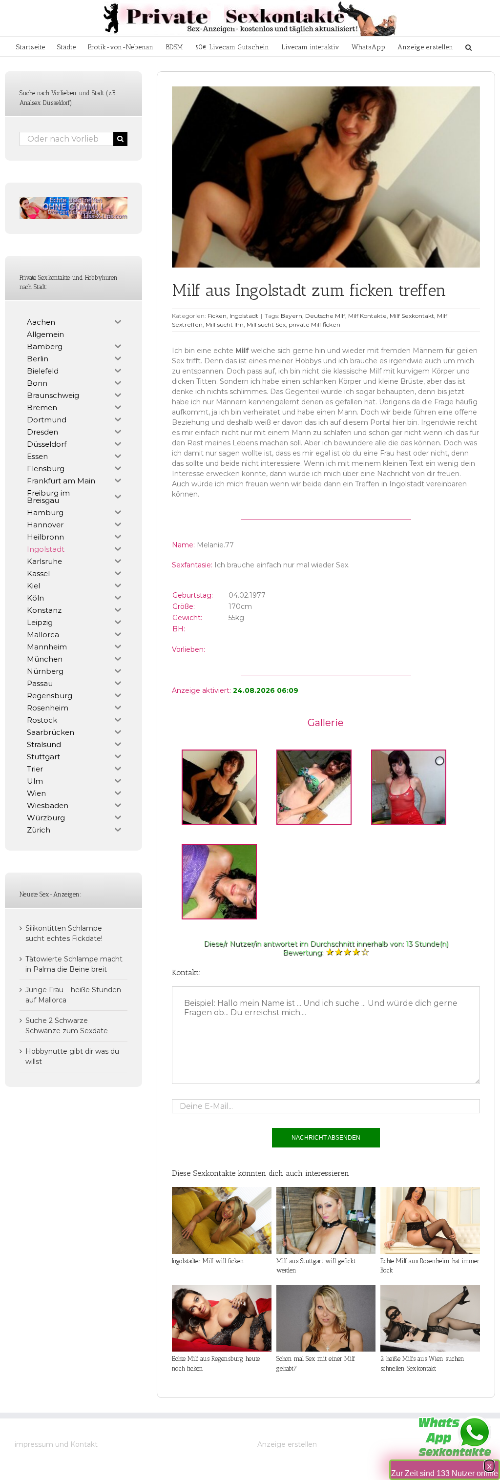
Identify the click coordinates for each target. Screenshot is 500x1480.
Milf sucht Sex (266, 324)
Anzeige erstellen (287, 1444)
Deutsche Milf (325, 315)
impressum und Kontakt (56, 1444)
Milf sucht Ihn (225, 324)
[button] (468, 46)
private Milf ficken (314, 324)
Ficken (217, 315)
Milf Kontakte (367, 315)
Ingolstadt (243, 315)
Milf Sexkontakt (412, 315)
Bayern (291, 315)
